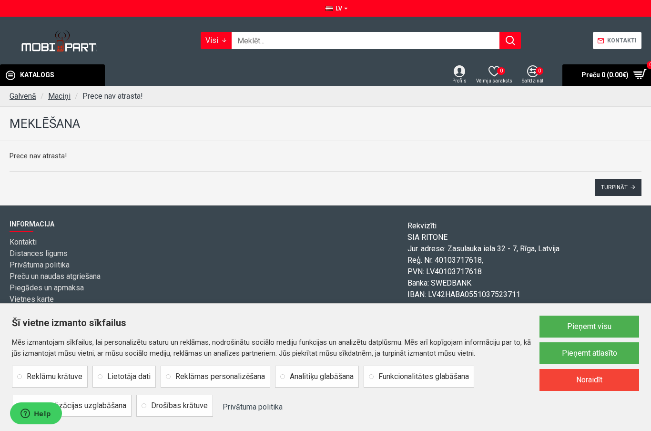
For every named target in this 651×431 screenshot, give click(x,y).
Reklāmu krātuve (54, 376)
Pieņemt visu (589, 326)
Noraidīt (589, 379)
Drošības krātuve (179, 405)
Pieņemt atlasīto (589, 353)
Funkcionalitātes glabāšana (423, 376)
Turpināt (614, 187)
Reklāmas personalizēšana (220, 376)
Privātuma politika (253, 406)
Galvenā (23, 96)
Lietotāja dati (129, 376)
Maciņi (59, 96)
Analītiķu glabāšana (322, 376)
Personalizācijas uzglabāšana (76, 405)
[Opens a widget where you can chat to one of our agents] (36, 414)
